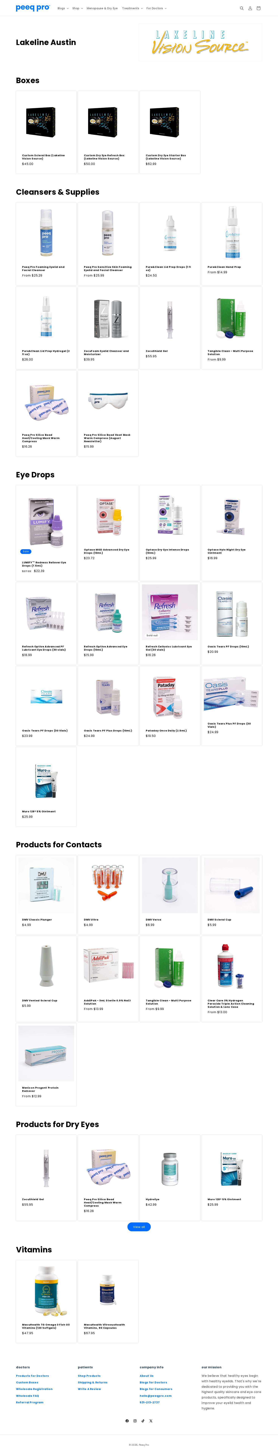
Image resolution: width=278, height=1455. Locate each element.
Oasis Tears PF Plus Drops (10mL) (108, 730)
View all (139, 1227)
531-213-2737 (150, 1402)
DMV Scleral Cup (219, 919)
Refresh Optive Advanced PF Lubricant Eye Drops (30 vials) (44, 648)
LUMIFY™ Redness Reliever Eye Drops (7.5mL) (44, 564)
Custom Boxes (27, 1382)
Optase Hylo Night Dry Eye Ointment (227, 551)
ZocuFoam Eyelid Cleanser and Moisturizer (106, 353)
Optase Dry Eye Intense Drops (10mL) (167, 551)
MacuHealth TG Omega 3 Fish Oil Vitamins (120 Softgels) (46, 1326)
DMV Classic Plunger (37, 919)
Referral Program (29, 1402)
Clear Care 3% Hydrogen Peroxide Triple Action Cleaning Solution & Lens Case (231, 1004)
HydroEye (152, 1199)
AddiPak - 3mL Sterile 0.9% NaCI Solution (107, 1002)
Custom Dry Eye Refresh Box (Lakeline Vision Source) (104, 157)
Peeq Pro (144, 1444)
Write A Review (89, 1389)
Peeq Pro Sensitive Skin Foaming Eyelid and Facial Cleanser (108, 269)
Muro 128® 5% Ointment (39, 811)
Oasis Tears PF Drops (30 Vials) (45, 730)
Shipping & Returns (93, 1382)
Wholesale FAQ (27, 1396)
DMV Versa (153, 919)
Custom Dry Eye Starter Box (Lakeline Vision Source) (166, 157)
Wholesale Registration (34, 1389)
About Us (147, 1376)
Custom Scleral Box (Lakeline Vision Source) (43, 157)
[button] (62, 8)
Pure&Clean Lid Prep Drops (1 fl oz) (168, 269)
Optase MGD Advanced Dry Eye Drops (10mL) (106, 551)
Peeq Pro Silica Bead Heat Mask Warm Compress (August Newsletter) (107, 438)
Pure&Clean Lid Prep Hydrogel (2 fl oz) (46, 353)
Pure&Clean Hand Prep (224, 267)
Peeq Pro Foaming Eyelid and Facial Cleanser (43, 269)
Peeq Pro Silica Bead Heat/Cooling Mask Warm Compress (41, 438)
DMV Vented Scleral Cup (39, 1000)
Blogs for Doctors (153, 1382)
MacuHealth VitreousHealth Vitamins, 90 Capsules (104, 1326)
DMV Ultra (91, 919)
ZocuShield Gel (157, 351)
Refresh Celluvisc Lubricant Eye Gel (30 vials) (169, 648)
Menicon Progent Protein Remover (40, 1089)
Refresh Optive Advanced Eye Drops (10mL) (105, 648)
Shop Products (89, 1376)
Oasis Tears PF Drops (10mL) (228, 646)
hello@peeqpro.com (156, 1396)
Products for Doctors (32, 1376)
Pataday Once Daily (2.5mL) (166, 730)
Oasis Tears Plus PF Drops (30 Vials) (229, 725)
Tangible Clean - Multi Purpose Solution (230, 353)
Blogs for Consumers (156, 1389)
